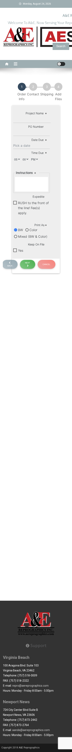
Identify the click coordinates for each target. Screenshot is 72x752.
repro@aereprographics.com (30, 685)
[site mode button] (61, 64)
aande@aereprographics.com (31, 730)
